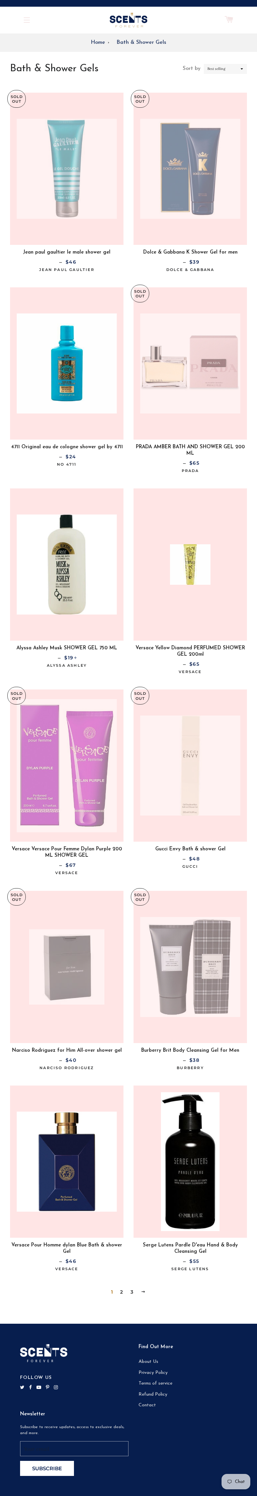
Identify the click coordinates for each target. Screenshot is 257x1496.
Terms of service (155, 1383)
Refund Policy (153, 1394)
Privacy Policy (153, 1372)
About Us (148, 1361)
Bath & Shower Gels (141, 42)
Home (98, 42)
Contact (147, 1405)
